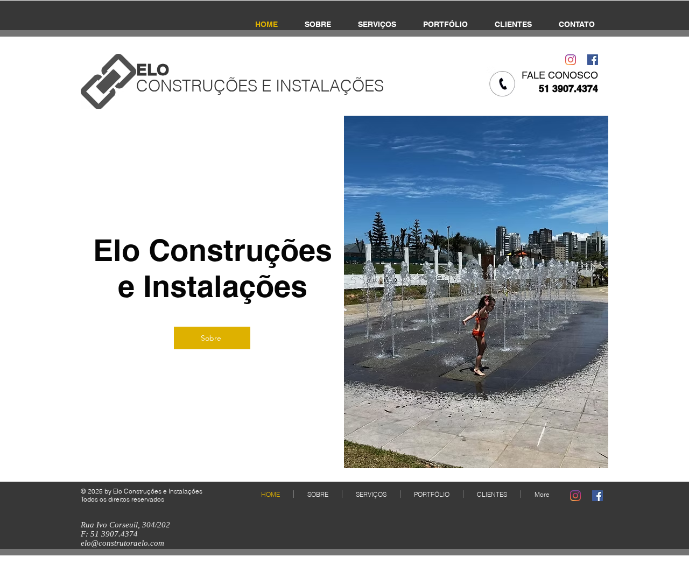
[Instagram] (570, 59)
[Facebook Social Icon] (592, 59)
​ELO (152, 69)
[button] (476, 292)
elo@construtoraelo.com (122, 543)
